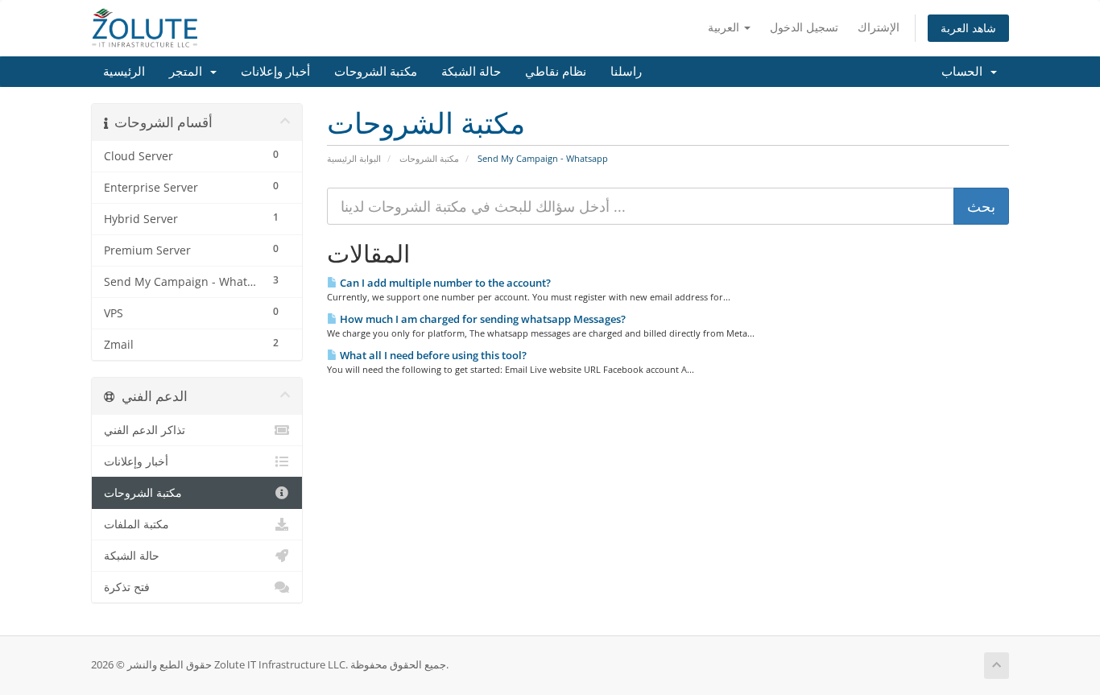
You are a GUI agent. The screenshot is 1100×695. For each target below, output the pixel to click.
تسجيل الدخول (804, 27)
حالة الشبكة (471, 71)
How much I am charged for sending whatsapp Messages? (481, 319)
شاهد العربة (968, 27)
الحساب (965, 71)
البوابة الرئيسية (354, 158)
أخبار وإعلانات (275, 71)
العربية (725, 27)
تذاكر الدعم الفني (144, 430)
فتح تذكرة (127, 587)
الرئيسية (124, 71)
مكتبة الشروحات (375, 71)
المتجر (189, 71)
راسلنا (626, 71)
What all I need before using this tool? (432, 355)
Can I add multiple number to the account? (444, 282)
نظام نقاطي (555, 71)
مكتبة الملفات (136, 524)
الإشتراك (878, 27)
